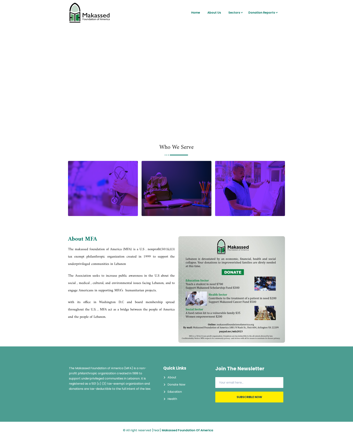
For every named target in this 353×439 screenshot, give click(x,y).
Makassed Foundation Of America (187, 430)
